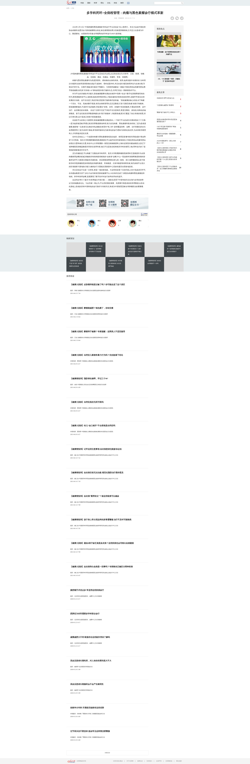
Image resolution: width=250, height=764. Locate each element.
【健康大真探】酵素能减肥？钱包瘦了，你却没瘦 (91, 308)
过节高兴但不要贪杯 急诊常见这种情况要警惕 (90, 731)
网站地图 (179, 761)
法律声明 (159, 761)
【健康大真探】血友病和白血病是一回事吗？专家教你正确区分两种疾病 (101, 566)
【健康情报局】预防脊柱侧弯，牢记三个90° (89, 378)
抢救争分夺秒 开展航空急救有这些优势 (87, 708)
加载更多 (107, 752)
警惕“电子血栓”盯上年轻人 (166, 112)
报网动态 (140, 761)
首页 (67, 8)
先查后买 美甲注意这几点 (165, 98)
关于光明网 (130, 761)
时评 (95, 3)
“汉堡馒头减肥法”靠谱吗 (165, 105)
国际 (88, 3)
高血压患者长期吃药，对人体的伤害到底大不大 (90, 661)
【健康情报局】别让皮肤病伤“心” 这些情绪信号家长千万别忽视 (96, 248)
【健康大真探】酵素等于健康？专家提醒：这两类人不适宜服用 (97, 331)
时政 (82, 3)
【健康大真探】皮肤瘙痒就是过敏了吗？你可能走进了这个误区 (97, 284)
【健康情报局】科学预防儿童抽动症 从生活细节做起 (115, 263)
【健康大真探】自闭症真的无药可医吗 (87, 402)
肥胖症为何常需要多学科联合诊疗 (85, 614)
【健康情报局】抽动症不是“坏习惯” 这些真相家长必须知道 (76, 263)
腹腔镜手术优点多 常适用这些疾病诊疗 (87, 590)
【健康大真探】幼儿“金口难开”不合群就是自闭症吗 (92, 425)
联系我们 (149, 761)
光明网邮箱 (168, 761)
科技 (115, 3)
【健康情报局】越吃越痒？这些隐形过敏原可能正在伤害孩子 (174, 248)
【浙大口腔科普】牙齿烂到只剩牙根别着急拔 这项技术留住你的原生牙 (167, 150)
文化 (108, 3)
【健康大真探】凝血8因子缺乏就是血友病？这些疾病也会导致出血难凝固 (102, 543)
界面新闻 (121, 18)
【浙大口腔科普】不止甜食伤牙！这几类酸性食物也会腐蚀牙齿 (167, 169)
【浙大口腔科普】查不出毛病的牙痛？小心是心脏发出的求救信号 (167, 159)
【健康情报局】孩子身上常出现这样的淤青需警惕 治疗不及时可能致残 (100, 519)
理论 (102, 3)
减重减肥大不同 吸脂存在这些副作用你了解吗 (90, 637)
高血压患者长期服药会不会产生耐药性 (87, 684)
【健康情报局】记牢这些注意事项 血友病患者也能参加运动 (96, 449)
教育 (122, 3)
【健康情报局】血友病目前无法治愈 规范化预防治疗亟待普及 (97, 472)
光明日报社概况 (118, 761)
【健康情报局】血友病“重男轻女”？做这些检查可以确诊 (94, 496)
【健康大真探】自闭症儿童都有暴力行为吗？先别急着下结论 (96, 355)
